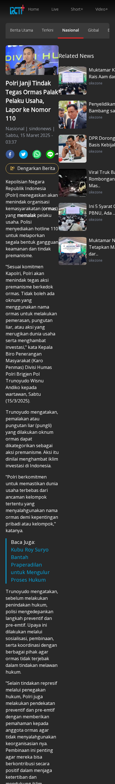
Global (93, 30)
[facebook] (10, 154)
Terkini (47, 30)
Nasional (70, 30)
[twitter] (23, 154)
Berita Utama (21, 30)
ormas (49, 208)
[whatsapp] (36, 154)
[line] (50, 154)
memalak (26, 215)
